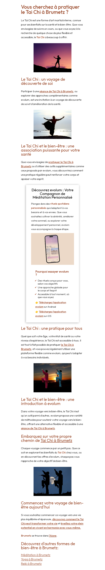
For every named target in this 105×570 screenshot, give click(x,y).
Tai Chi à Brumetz (56, 440)
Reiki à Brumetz (31, 564)
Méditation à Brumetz (35, 555)
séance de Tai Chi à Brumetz (56, 91)
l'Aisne (52, 535)
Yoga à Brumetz (32, 559)
